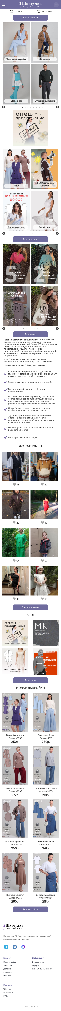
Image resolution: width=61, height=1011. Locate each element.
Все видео (30, 334)
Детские (7, 969)
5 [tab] (33, 107)
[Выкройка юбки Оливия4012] (46, 818)
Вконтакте (8, 993)
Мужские (7, 972)
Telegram (7, 989)
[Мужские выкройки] (44, 84)
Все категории (30, 239)
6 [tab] (36, 107)
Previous (3, 107)
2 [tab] (25, 107)
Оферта (35, 965)
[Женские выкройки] (16, 42)
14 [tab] (45, 230)
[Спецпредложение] (15, 633)
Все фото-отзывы (30, 607)
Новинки (7, 976)
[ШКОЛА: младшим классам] (44, 169)
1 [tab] (22, 107)
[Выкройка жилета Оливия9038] (15, 712)
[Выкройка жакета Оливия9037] (15, 765)
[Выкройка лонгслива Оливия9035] (46, 765)
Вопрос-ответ (38, 962)
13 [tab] (42, 230)
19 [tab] (32, 234)
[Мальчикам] (44, 42)
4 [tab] (30, 107)
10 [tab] (34, 230)
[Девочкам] (16, 84)
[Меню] (3, 5)
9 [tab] (30, 230)
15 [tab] (48, 230)
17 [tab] (53, 230)
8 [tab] (42, 107)
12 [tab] (39, 230)
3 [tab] (28, 107)
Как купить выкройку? (42, 969)
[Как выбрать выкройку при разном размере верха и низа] (46, 661)
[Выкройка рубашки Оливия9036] (15, 818)
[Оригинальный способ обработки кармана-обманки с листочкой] (46, 633)
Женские (7, 965)
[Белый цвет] (44, 211)
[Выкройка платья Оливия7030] (15, 872)
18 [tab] (56, 230)
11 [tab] (36, 230)
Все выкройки (30, 18)
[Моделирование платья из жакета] (15, 661)
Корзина (47, 12)
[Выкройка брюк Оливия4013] (46, 712)
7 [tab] (39, 107)
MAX (5, 996)
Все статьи (30, 680)
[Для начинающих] (16, 211)
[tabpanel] (16, 64)
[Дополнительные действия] (56, 4)
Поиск (19, 12)
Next (57, 107)
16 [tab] (51, 230)
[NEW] (16, 169)
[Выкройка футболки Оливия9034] (46, 872)
